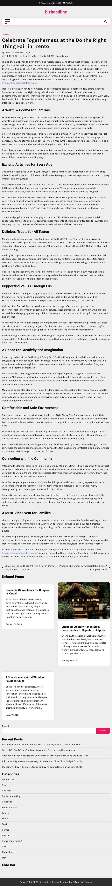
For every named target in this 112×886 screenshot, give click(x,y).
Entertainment (9, 807)
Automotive (8, 779)
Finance (6, 818)
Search (5, 726)
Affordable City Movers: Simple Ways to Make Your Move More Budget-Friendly (42, 761)
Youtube (69, 3)
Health (5, 835)
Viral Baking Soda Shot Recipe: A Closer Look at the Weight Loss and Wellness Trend (45, 755)
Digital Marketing (11, 796)
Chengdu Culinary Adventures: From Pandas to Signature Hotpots (83, 628)
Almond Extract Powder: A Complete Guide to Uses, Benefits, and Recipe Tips (41, 744)
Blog (4, 785)
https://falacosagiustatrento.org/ (20, 82)
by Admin (6, 52)
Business (7, 790)
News (5, 846)
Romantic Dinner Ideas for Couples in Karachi (27, 591)
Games (5, 830)
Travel (6, 35)
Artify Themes (84, 882)
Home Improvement (12, 841)
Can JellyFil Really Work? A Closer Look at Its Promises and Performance (38, 750)
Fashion (6, 813)
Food (4, 824)
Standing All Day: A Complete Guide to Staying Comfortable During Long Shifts (42, 767)
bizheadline (56, 12)
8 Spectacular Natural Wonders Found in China (25, 679)
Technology (7, 852)
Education (7, 801)
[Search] (105, 21)
